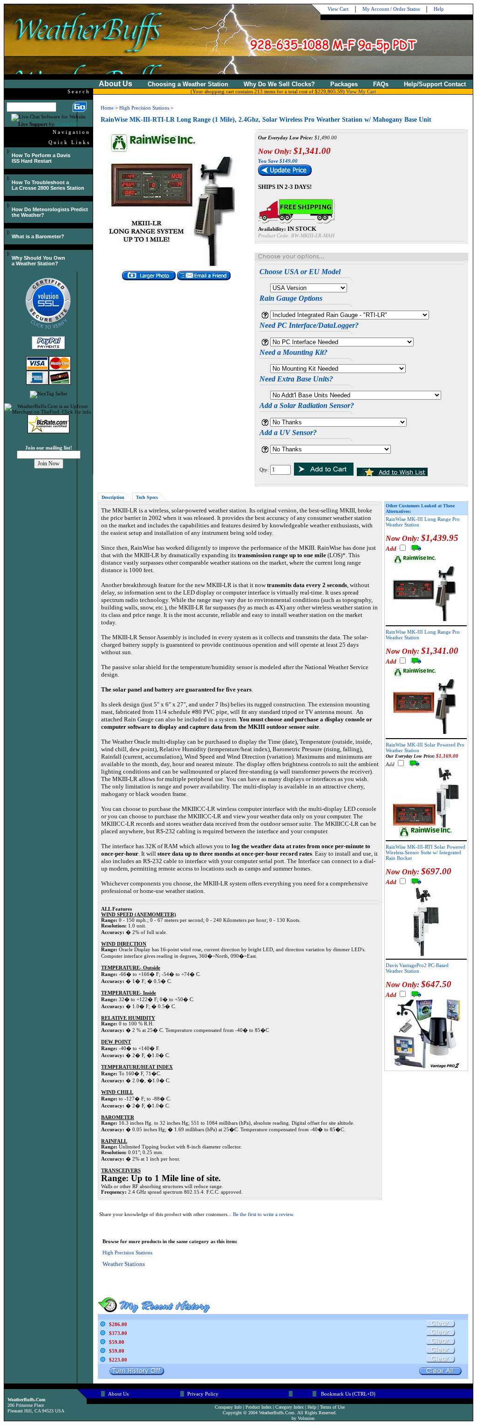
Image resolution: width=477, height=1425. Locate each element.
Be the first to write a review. (263, 1214)
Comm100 (67, 124)
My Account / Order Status (391, 9)
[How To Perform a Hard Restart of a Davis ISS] (8, 150)
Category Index (289, 1407)
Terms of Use (332, 1407)
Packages (344, 84)
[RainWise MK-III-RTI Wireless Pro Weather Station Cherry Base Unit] (426, 835)
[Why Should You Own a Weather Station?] (8, 253)
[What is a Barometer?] (8, 232)
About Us (118, 1394)
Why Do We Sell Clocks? (279, 84)
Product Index (258, 1407)
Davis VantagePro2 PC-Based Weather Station (417, 968)
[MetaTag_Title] (85, 25)
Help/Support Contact (435, 84)
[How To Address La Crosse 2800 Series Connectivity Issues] (8, 177)
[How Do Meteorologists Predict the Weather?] (8, 205)
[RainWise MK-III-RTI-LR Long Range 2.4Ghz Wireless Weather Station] (176, 267)
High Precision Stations (144, 108)
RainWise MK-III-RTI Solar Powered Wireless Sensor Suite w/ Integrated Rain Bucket (425, 852)
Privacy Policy (202, 1394)
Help (439, 9)
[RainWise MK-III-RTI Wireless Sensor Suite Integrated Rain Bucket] (426, 954)
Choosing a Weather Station (188, 84)
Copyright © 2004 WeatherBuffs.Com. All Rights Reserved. (280, 1412)
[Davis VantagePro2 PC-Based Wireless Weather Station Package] (426, 1067)
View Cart (337, 9)
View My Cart (361, 91)
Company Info (228, 1407)
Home (107, 108)
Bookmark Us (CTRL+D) (348, 1394)
